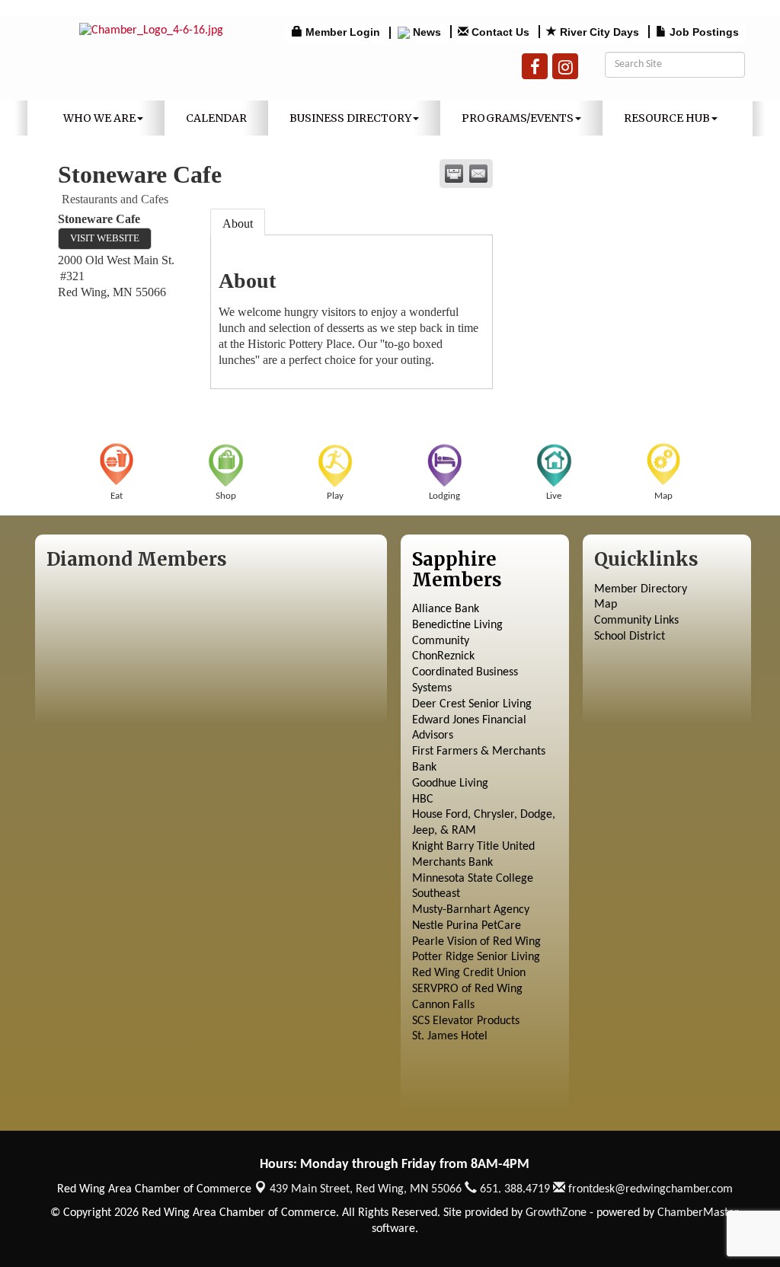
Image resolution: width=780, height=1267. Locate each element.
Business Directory (350, 118)
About (237, 223)
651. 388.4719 (513, 1189)
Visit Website (104, 238)
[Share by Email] (478, 173)
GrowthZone (556, 1213)
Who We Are (99, 118)
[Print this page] (454, 173)
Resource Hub (667, 118)
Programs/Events (518, 118)
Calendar (216, 118)
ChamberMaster (698, 1213)
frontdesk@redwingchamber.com (649, 1189)
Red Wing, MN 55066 (366, 1189)
